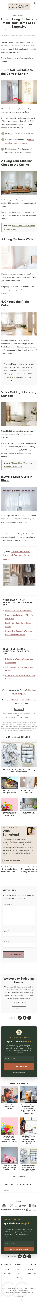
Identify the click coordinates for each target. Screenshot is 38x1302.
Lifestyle (21, 15)
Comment (7, 904)
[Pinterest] (29, 1018)
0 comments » (19, 32)
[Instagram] (20, 1018)
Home (14, 15)
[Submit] (34, 1189)
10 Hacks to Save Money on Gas (9, 869)
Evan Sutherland (13, 30)
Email (6, 941)
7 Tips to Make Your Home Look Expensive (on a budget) (16, 555)
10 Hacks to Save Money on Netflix (28, 869)
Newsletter (31, 1273)
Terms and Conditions (12, 1292)
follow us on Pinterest (20, 700)
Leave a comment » (25, 717)
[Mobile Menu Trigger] (3, 4)
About (19, 1273)
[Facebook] (24, 1018)
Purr (21, 1296)
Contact (19, 1277)
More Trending (18, 1176)
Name (6, 931)
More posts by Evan (11, 860)
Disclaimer (12, 1290)
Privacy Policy (23, 1290)
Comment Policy (27, 1292)
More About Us (19, 1008)
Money (6, 1269)
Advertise (19, 1281)
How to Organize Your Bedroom (18, 610)
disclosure (29, 35)
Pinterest (31, 1269)
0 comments (10, 717)
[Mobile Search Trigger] (35, 4)
